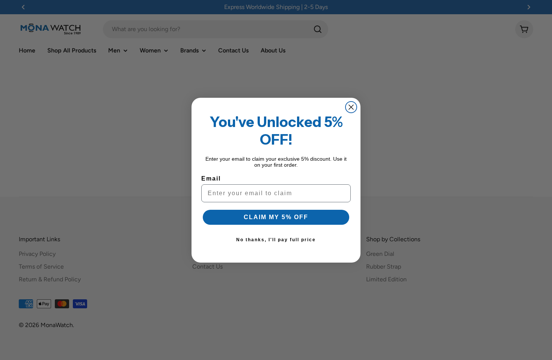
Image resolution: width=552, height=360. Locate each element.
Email (211, 178)
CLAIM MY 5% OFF (276, 217)
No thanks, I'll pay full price (276, 239)
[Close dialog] (351, 107)
